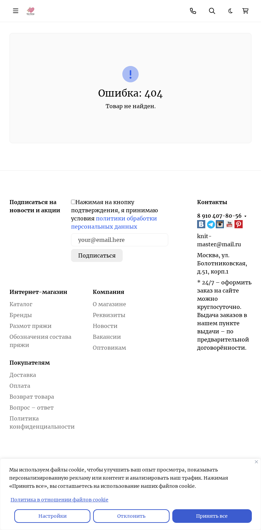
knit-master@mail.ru (219, 240)
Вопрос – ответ (32, 407)
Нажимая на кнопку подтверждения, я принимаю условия (114, 214)
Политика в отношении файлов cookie (59, 500)
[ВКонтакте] (202, 224)
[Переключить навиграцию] (16, 10)
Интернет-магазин (38, 292)
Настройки (52, 516)
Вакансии (107, 336)
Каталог (21, 304)
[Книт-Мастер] (30, 10)
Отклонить (131, 516)
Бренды (21, 315)
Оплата (20, 385)
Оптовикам (109, 347)
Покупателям (30, 362)
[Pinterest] (239, 224)
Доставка (23, 374)
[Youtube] (230, 224)
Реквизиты (109, 315)
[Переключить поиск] (212, 10)
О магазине (109, 304)
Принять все (212, 516)
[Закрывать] (256, 461)
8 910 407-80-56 (219, 216)
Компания (108, 292)
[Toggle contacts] (193, 10)
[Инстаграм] (220, 224)
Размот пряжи (31, 325)
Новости (105, 325)
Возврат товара (32, 396)
